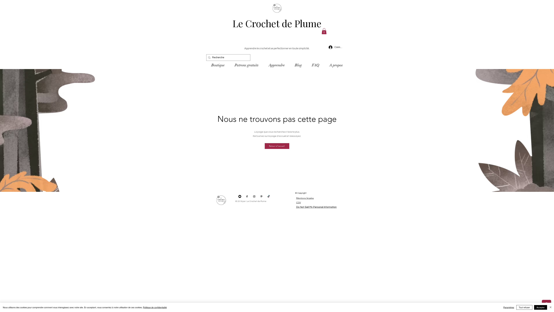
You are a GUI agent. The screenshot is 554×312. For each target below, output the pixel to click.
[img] (277, 15)
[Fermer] (550, 307)
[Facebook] (247, 196)
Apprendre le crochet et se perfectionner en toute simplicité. (276, 48)
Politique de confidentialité (155, 307)
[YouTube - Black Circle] (239, 196)
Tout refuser (524, 307)
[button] (324, 31)
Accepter (541, 307)
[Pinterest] (261, 196)
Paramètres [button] (508, 307)
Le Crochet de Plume (277, 23)
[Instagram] (254, 196)
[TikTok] (268, 196)
